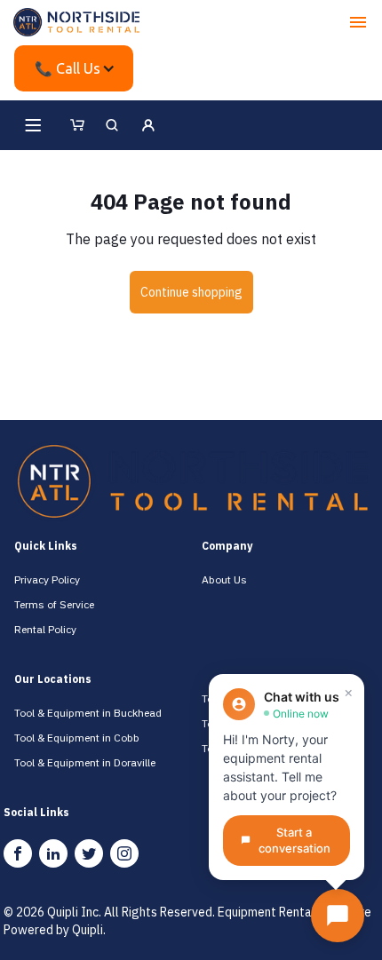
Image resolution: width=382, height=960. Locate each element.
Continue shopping (191, 292)
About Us (224, 579)
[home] (76, 22)
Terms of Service (54, 604)
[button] (358, 22)
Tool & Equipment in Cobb (76, 737)
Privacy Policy (47, 579)
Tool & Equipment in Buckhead (88, 712)
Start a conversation (294, 840)
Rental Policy (45, 629)
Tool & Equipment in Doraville (84, 762)
